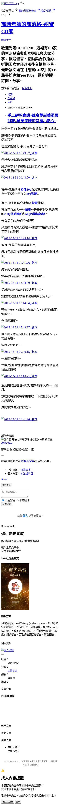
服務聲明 (34, 764)
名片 (10, 102)
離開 (18, 802)
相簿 (10, 94)
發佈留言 (7, 504)
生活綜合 (27, 88)
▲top (4, 479)
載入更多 (7, 485)
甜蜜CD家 (6, 443)
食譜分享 (26, 469)
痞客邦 (25, 461)
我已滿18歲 (8, 802)
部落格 (11, 98)
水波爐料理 (27, 473)
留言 (31, 461)
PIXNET (14, 761)
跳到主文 (6, 40)
